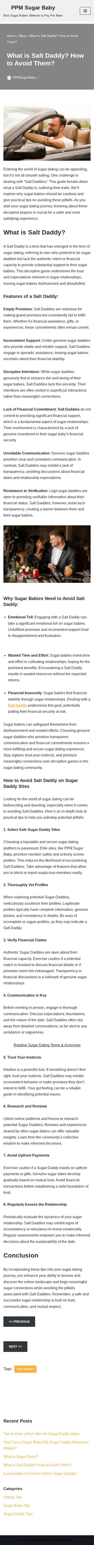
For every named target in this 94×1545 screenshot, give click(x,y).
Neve (26, 1540)
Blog (22, 36)
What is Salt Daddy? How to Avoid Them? (37, 1465)
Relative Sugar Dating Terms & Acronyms (47, 1045)
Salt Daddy (17, 705)
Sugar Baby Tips (16, 1505)
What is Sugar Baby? (20, 1457)
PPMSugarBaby (24, 77)
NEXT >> (15, 1346)
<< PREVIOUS (19, 1321)
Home (11, 36)
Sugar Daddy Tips (18, 1514)
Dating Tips (12, 1497)
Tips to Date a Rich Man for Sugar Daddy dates (41, 1434)
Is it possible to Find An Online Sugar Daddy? (40, 1474)
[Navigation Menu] (85, 11)
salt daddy (25, 1369)
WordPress (63, 1540)
